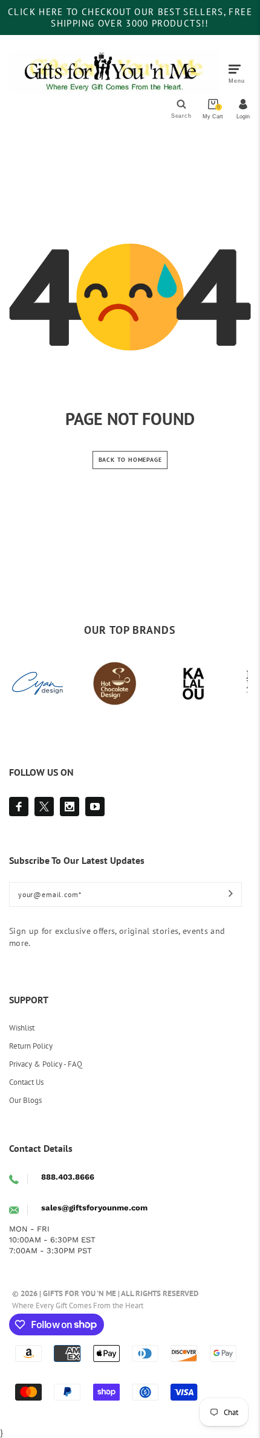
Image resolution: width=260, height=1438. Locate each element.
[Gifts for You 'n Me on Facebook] (18, 806)
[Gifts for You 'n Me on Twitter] (44, 806)
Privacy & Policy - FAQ (45, 1064)
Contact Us (26, 1082)
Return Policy (31, 1046)
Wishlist (21, 1028)
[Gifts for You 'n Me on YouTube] (95, 806)
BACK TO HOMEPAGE (130, 460)
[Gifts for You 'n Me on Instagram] (69, 806)
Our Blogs (25, 1100)
